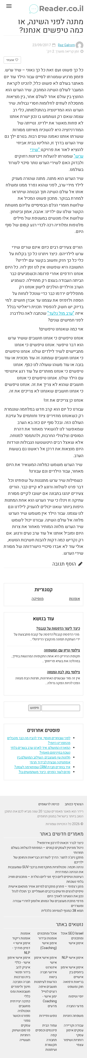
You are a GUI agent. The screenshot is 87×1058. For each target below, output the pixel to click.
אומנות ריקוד (21, 938)
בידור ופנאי (22, 972)
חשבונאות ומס (20, 991)
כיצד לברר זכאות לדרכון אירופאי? (60, 842)
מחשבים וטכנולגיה (24, 1008)
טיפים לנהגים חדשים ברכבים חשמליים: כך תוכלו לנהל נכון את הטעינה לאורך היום (47, 894)
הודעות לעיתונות (45, 981)
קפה (54, 1035)
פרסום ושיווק (21, 1030)
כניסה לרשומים (48, 804)
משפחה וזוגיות (73, 1015)
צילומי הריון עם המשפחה (62, 650)
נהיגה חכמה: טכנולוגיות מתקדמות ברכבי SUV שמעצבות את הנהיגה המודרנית (45, 869)
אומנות (74, 599)
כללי (27, 996)
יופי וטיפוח (76, 996)
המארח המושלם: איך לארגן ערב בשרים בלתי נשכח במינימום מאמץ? (40, 750)
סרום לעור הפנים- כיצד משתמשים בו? (44, 771)
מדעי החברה (74, 1006)
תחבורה (51, 1040)
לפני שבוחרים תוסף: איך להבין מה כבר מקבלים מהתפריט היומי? (38, 740)
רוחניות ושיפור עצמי (73, 1042)
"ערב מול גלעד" (60, 313)
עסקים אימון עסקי (74, 1033)
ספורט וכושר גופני (21, 1018)
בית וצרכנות (22, 977)
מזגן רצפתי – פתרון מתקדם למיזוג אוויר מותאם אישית (45, 886)
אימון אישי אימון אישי (45, 960)
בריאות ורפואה (73, 981)
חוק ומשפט (75, 986)
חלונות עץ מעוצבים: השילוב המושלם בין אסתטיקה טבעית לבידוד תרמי (43, 760)
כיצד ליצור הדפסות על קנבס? (58, 628)
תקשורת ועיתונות (51, 1047)
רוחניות (25, 1035)
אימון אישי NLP (72, 957)
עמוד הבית (49, 1025)
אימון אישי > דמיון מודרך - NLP (21, 948)
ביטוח (53, 977)
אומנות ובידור (47, 938)
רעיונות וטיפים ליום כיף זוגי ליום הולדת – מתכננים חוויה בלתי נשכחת (45, 879)
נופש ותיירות (48, 1015)
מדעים (52, 1006)
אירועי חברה (48, 972)
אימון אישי (76, 943)
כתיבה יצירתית (20, 1001)
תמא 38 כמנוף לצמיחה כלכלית (62, 910)
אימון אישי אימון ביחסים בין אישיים (72, 972)
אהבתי (10, 60)
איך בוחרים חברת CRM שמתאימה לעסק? (42, 767)
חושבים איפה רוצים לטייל (48, 989)
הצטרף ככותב (74, 804)
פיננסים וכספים (46, 1030)
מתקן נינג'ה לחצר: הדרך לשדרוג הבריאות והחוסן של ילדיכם (48, 860)
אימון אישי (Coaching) (48, 946)
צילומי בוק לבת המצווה (63, 672)
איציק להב (23, 967)
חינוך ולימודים (20, 986)
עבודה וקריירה (73, 1025)
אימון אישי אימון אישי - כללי (18, 960)
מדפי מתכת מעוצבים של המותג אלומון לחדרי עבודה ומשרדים (48, 903)
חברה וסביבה (21, 981)
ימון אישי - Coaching (49, 999)
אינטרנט (51, 967)
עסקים (25, 1025)
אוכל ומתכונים (47, 933)
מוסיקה (38, 599)
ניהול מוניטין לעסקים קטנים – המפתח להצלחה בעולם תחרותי (47, 850)
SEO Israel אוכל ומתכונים (72, 936)
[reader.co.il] (43, 6)
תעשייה (25, 1040)
